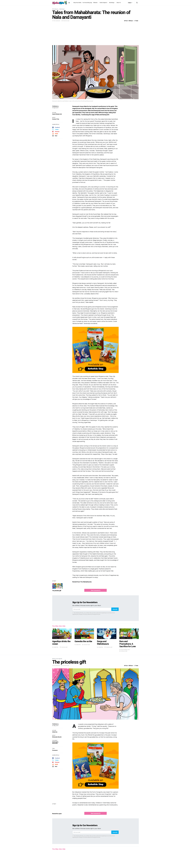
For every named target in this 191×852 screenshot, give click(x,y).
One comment (56, 20)
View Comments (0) (95, 813)
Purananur (55, 750)
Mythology (111, 2)
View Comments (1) (95, 590)
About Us (119, 2)
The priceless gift (56, 590)
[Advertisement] (95, 32)
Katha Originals (103, 2)
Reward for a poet (56, 813)
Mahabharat (55, 9)
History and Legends (57, 658)
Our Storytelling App (87, 2)
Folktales (95, 2)
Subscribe (115, 609)
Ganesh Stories (78, 636)
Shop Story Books (77, 2)
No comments (56, 665)
